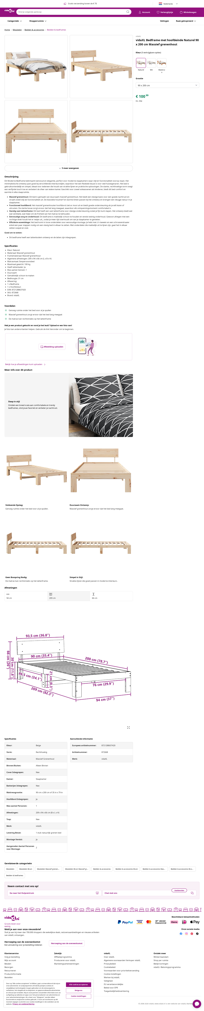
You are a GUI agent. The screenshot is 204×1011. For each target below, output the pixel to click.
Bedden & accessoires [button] (102, 869)
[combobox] (73, 12)
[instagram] (186, 934)
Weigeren (78, 990)
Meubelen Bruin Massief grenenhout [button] (77, 869)
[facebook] (181, 934)
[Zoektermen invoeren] (128, 12)
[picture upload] (86, 346)
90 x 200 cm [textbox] (144, 85)
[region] (49, 993)
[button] (141, 66)
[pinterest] (192, 934)
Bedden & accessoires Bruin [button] (127, 869)
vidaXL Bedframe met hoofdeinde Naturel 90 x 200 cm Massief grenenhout (167, 42)
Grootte (139, 78)
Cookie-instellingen (112, 974)
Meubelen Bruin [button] (25, 869)
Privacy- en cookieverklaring (23, 1004)
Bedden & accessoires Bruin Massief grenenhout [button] (183, 869)
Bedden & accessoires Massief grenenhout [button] (155, 869)
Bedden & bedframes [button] (14, 875)
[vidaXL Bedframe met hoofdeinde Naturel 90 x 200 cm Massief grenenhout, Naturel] (36, 66)
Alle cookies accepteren (78, 985)
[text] (142, 97)
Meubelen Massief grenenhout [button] (49, 869)
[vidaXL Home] (9, 10)
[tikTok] (197, 934)
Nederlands (168, 4)
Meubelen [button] (10, 869)
